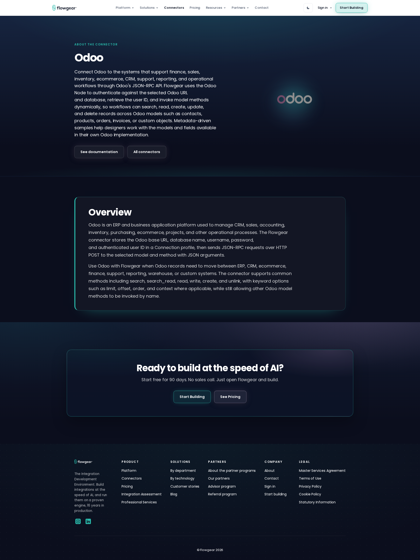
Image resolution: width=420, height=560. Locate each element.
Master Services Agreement (322, 470)
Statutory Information (317, 502)
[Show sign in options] (330, 7)
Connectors (174, 7)
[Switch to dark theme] (308, 7)
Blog (173, 494)
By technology (182, 478)
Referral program (222, 494)
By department (183, 470)
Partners (238, 7)
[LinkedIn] (88, 521)
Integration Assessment (141, 494)
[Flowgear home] (66, 8)
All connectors (146, 151)
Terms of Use (310, 478)
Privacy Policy (310, 486)
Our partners (218, 478)
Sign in (323, 7)
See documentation (99, 151)
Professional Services (139, 502)
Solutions (147, 7)
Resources (214, 7)
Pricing (195, 7)
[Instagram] (78, 521)
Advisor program (222, 486)
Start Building (351, 7)
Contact (261, 7)
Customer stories (185, 486)
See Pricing (230, 396)
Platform (123, 7)
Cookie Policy (310, 494)
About (269, 470)
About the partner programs (232, 470)
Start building (275, 494)
